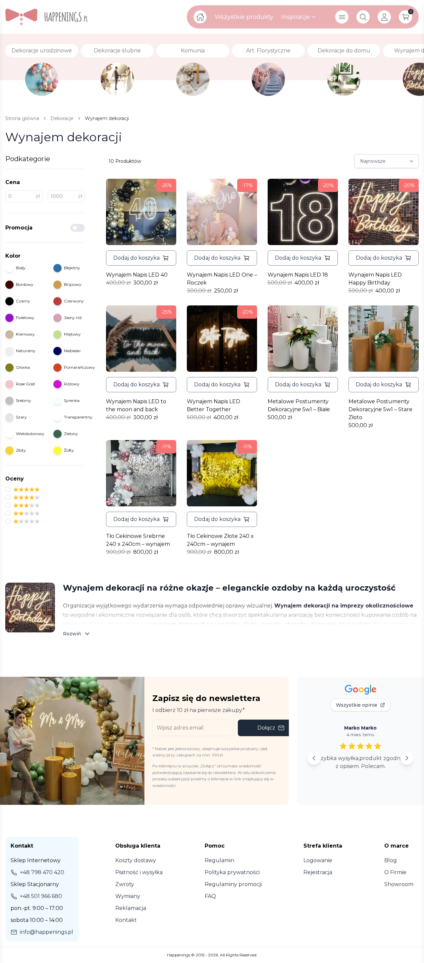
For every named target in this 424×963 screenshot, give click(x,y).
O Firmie (395, 872)
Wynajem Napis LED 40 (137, 275)
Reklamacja (130, 908)
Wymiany (127, 896)
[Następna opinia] (406, 758)
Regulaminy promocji (233, 884)
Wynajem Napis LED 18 (298, 275)
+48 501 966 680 (41, 896)
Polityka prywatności (232, 872)
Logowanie (317, 860)
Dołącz (266, 728)
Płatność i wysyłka (139, 872)
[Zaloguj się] (384, 17)
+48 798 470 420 (42, 872)
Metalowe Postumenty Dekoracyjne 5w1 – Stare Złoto (380, 409)
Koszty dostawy (135, 860)
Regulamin (219, 860)
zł (37, 196)
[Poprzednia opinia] (314, 758)
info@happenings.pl (46, 932)
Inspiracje (295, 17)
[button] (141, 258)
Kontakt (126, 920)
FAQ (210, 896)
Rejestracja (317, 872)
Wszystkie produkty (244, 17)
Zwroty (124, 884)
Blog (390, 860)
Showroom (398, 884)
